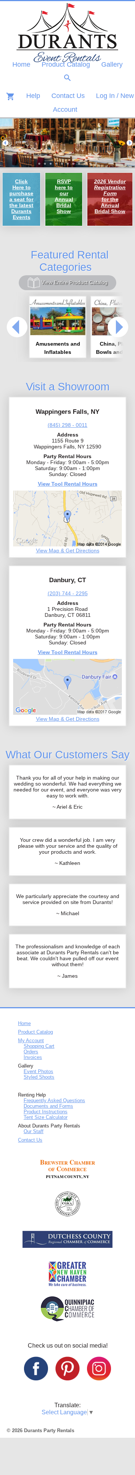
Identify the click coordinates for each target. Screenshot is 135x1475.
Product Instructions (46, 1111)
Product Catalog (66, 64)
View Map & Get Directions (67, 550)
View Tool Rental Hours (68, 484)
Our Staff (34, 1131)
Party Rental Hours (68, 456)
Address (67, 435)
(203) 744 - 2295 (68, 593)
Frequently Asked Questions (54, 1100)
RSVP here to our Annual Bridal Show (64, 196)
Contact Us (68, 95)
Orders (31, 1051)
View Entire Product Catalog (74, 282)
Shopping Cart (39, 1046)
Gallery (112, 64)
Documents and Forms (48, 1106)
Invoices (33, 1057)
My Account (31, 1040)
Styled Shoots (39, 1077)
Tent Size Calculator (46, 1117)
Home (21, 64)
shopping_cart (10, 96)
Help (33, 95)
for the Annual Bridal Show (110, 196)
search (67, 77)
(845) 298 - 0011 (67, 425)
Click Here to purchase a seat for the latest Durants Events (21, 199)
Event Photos (38, 1071)
